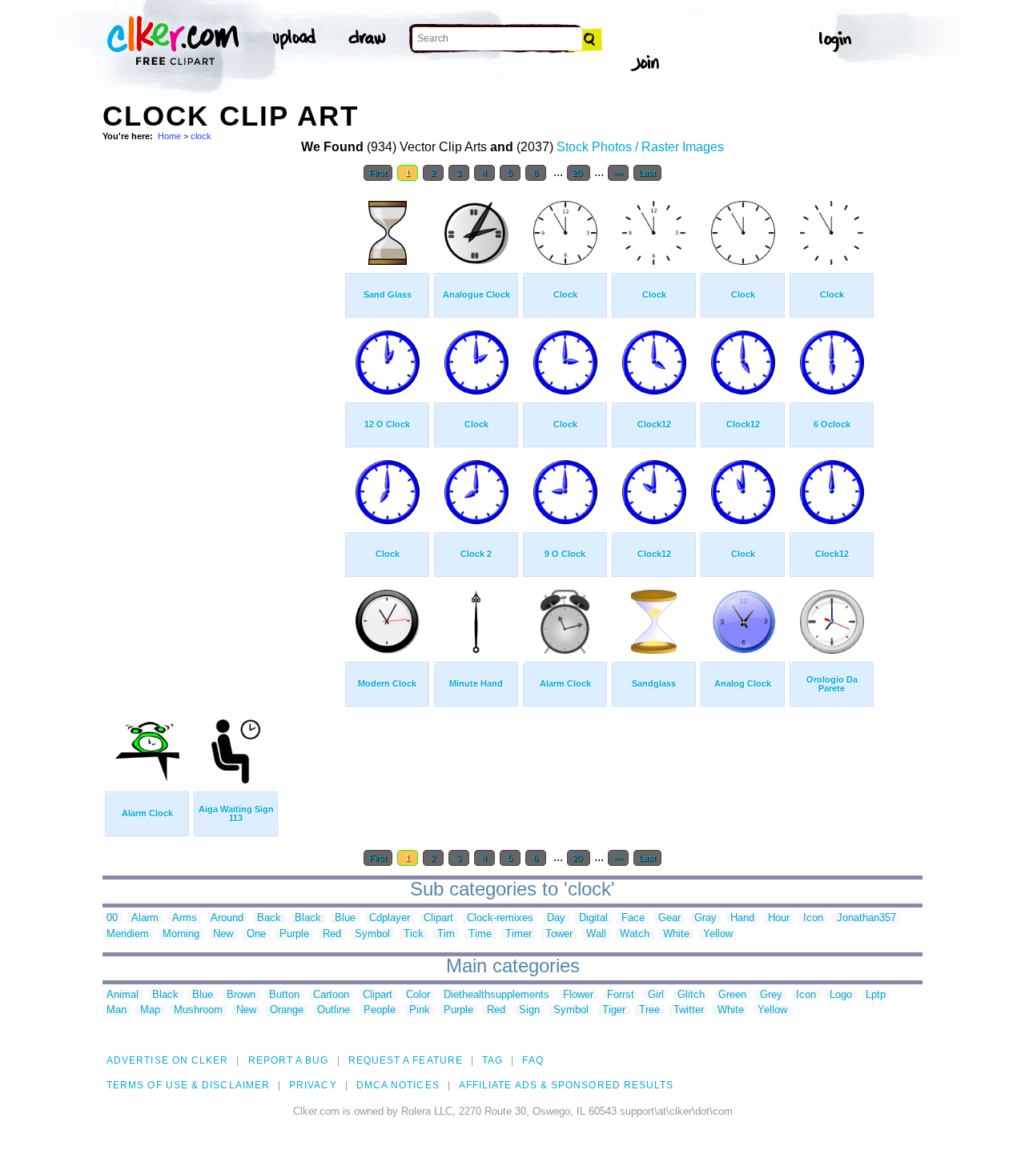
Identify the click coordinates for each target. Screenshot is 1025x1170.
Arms (184, 918)
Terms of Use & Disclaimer (188, 1085)
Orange (286, 1010)
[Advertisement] (222, 430)
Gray (705, 918)
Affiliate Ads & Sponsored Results (566, 1085)
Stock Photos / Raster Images (640, 147)
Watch (634, 934)
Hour (779, 918)
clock (201, 136)
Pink (419, 1010)
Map (150, 1010)
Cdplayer (389, 918)
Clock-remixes (500, 918)
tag (492, 1060)
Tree (649, 1010)
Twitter (688, 1010)
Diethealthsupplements (496, 995)
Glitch (691, 995)
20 (579, 173)
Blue (345, 918)
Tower (559, 934)
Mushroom (198, 1010)
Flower (578, 995)
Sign (529, 1010)
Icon (813, 918)
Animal (123, 995)
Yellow (718, 934)
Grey (771, 995)
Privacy (313, 1085)
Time (480, 934)
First (378, 173)
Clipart (438, 918)
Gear (669, 918)
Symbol (372, 934)
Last (647, 173)
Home (169, 136)
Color (418, 995)
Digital (593, 918)
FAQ (532, 1060)
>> (618, 173)
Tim (446, 934)
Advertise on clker (167, 1060)
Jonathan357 (866, 918)
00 (112, 918)
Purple (294, 934)
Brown (241, 995)
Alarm (145, 918)
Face (633, 918)
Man (117, 1010)
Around (227, 918)
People (380, 1010)
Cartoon (331, 995)
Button (284, 995)
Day (556, 918)
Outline (333, 1010)
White (676, 934)
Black (308, 918)
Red (332, 934)
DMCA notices (398, 1085)
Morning (181, 934)
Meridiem (128, 934)
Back (269, 918)
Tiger (613, 1010)
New (223, 934)
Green (732, 995)
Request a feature (405, 1060)
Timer (518, 934)
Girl (656, 995)
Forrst (620, 995)
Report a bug (288, 1060)
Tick (414, 934)
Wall (596, 934)
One (256, 934)
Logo (841, 995)
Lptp (876, 995)
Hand (742, 918)
